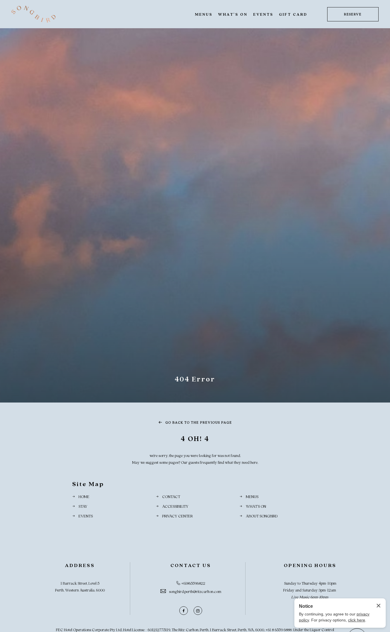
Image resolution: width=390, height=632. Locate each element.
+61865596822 (193, 583)
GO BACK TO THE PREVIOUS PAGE (198, 422)
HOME (84, 496)
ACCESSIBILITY (175, 506)
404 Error (195, 379)
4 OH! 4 (195, 438)
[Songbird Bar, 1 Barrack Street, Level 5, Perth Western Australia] (33, 14)
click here (356, 620)
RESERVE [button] (353, 14)
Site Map (88, 483)
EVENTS (263, 14)
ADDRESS (80, 565)
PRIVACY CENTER (177, 515)
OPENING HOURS (310, 565)
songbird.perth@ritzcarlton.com (195, 591)
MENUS (203, 14)
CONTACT (171, 496)
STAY (83, 506)
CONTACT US (190, 565)
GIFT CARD (293, 14)
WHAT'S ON (233, 14)
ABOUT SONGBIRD (262, 515)
